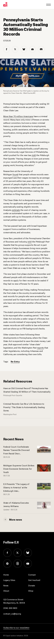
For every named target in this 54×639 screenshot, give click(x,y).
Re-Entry (15, 361)
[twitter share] (15, 49)
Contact (32, 574)
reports (40, 347)
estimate (16, 209)
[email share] (32, 49)
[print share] (41, 49)
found (15, 174)
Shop (30, 590)
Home (6, 574)
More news (15, 519)
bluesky (28, 553)
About (6, 590)
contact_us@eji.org (12, 613)
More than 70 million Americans (18, 116)
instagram (7, 563)
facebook (7, 553)
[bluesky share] (24, 49)
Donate (31, 585)
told (34, 155)
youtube (28, 563)
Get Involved (34, 580)
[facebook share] (6, 49)
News (6, 585)
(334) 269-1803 (10, 607)
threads (18, 563)
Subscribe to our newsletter (16, 627)
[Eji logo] (5, 4)
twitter (18, 553)
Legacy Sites (9, 580)
